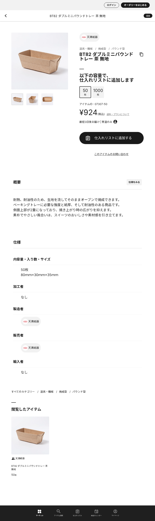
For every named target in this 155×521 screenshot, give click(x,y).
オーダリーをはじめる (135, 5)
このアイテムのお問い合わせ (111, 154)
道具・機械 (86, 48)
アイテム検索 (58, 515)
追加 (148, 16)
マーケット (39, 515)
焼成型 (102, 48)
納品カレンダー (96, 515)
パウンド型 (118, 48)
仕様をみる (134, 182)
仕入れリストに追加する (113, 138)
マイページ (115, 515)
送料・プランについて (118, 114)
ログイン (111, 5)
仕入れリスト (77, 515)
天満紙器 (92, 36)
